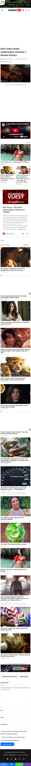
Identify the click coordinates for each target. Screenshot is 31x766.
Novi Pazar (24, 676)
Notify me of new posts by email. (10, 740)
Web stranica (4, 724)
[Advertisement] (15, 29)
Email (2, 717)
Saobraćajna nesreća (10, 676)
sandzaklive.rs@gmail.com (10, 755)
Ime (2, 710)
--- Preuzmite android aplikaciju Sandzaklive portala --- (15, 84)
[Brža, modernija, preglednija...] (15, 668)
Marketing (25, 755)
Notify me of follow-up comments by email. (13, 737)
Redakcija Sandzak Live (7, 59)
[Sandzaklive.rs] (14, 10)
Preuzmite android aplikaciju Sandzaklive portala (15, 663)
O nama (20, 755)
